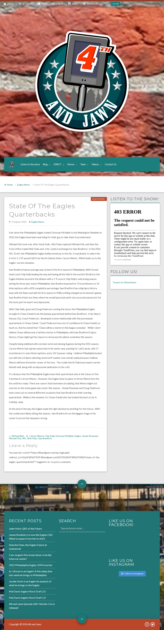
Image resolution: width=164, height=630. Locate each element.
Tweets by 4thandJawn (124, 282)
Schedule (27, 4)
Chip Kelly (50, 436)
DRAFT (57, 164)
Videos (59, 4)
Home (10, 4)
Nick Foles (32, 438)
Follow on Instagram (134, 573)
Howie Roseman (90, 436)
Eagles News (23, 184)
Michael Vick (15, 438)
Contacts (92, 4)
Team (44, 4)
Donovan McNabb (65, 436)
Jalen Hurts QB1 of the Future (25, 528)
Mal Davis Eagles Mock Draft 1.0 (27, 597)
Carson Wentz (36, 436)
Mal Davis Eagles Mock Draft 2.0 (27, 591)
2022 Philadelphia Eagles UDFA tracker (30, 565)
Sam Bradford (45, 438)
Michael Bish (18, 436)
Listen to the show (30, 164)
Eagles (77, 436)
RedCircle (127, 260)
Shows (70, 164)
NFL (24, 438)
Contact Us (110, 164)
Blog (75, 4)
